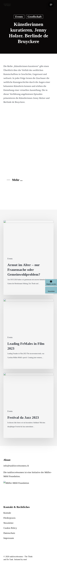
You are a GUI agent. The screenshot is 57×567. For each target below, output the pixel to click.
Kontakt (7, 513)
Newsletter (8, 523)
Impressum (8, 538)
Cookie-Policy (10, 528)
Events (19, 16)
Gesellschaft (35, 16)
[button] (51, 4)
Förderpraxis (9, 518)
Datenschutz (9, 533)
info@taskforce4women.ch (16, 465)
